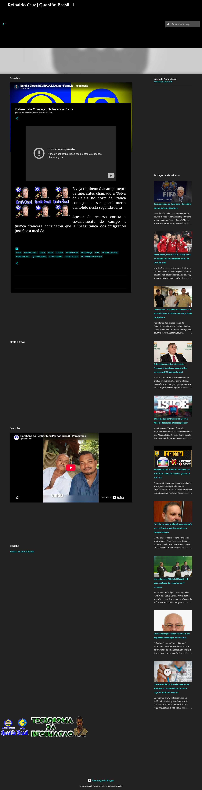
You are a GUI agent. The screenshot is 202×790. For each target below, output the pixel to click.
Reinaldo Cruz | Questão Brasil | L (41, 4)
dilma (50, 253)
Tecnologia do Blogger (102, 780)
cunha (42, 253)
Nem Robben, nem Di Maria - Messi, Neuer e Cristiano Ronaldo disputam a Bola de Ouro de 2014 (172, 259)
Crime (18, 253)
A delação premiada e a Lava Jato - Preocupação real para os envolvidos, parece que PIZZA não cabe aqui (170, 368)
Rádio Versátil (55, 257)
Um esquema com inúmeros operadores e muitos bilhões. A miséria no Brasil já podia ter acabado (173, 313)
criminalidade (30, 253)
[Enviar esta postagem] (17, 250)
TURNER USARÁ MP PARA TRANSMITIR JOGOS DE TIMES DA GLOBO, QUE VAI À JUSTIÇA (172, 473)
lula (97, 253)
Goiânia (59, 253)
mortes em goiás (109, 253)
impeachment (72, 253)
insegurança (86, 253)
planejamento (22, 257)
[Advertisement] (41, 29)
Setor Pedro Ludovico (91, 257)
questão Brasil (39, 257)
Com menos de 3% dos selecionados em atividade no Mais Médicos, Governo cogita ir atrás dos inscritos (171, 688)
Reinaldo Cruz (72, 257)
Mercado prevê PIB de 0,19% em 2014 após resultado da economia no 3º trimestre (171, 583)
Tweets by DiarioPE (163, 81)
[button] (17, 118)
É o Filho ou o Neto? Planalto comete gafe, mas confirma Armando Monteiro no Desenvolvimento (173, 528)
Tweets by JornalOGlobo (22, 551)
